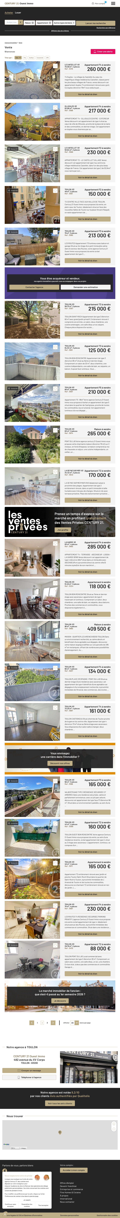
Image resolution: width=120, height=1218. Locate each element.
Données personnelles (69, 1215)
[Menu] (113, 3)
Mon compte (100, 3)
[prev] (31, 1022)
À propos (64, 1195)
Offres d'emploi (67, 1183)
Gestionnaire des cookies (107, 1215)
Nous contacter (67, 1202)
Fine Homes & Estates (70, 1192)
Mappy (24, 1148)
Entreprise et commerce (71, 1189)
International (66, 1198)
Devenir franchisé (68, 1186)
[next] (53, 1022)
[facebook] (4, 1170)
